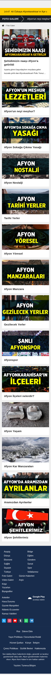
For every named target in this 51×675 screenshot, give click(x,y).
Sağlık (7, 564)
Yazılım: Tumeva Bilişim (25, 665)
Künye (28, 643)
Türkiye (7, 572)
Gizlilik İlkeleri (26, 648)
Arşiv (21, 580)
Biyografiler (7, 591)
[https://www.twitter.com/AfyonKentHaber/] (4, 621)
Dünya (7, 556)
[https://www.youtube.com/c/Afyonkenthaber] (15, 621)
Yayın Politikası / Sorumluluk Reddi (24, 637)
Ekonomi (8, 560)
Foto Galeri (7, 576)
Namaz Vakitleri (9, 614)
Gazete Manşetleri (10, 605)
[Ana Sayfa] (3, 26)
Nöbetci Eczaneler (10, 610)
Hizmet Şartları (16, 643)
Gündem (31, 560)
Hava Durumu (8, 601)
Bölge (30, 552)
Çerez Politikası (11, 648)
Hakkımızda (40, 648)
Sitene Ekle (27, 631)
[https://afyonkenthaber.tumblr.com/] (20, 621)
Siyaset (7, 568)
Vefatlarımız (32, 572)
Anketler (6, 597)
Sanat (30, 564)
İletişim (36, 643)
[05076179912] (26, 621)
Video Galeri (8, 580)
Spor (29, 568)
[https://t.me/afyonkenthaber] (32, 621)
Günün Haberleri (26, 576)
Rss (18, 631)
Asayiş (7, 552)
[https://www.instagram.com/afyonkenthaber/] (9, 621)
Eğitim (30, 556)
